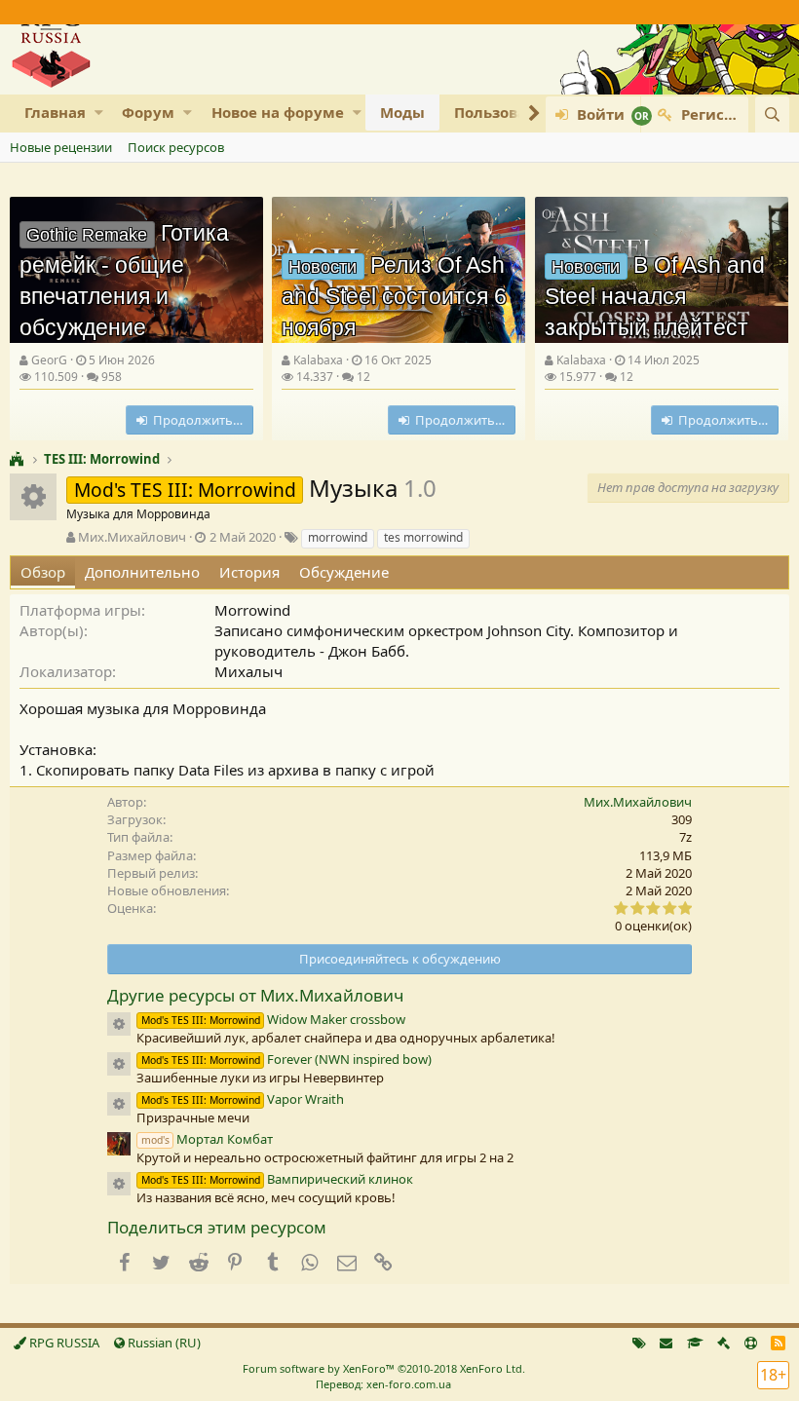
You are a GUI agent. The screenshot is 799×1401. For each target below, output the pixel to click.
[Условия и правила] (695, 1342)
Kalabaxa (318, 360)
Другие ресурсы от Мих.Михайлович (255, 995)
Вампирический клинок (277, 1179)
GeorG (49, 360)
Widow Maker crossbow (273, 1019)
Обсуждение (344, 572)
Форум (148, 112)
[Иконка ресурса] (119, 1024)
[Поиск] (772, 114)
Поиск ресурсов (176, 147)
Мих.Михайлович (132, 537)
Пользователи (508, 112)
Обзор (42, 572)
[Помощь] (751, 1342)
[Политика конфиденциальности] (723, 1342)
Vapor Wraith (242, 1099)
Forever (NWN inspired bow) (286, 1059)
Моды (402, 112)
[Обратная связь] (666, 1342)
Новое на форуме (277, 112)
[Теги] (639, 1342)
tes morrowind (423, 537)
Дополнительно (142, 572)
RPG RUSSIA (62, 1342)
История (249, 572)
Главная (55, 112)
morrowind (337, 537)
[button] (99, 113)
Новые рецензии (61, 147)
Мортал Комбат (207, 1139)
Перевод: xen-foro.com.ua (383, 1384)
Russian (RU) (163, 1342)
